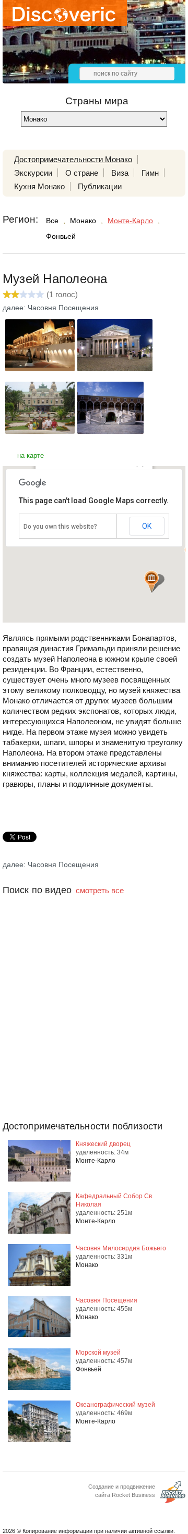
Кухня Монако (39, 186)
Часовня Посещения (106, 1300)
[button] (151, 581)
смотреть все (100, 890)
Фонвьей (61, 236)
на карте (30, 455)
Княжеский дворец (103, 1144)
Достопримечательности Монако (73, 159)
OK (146, 526)
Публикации (100, 186)
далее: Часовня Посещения (51, 307)
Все (52, 220)
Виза (119, 172)
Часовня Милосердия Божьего (121, 1248)
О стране (81, 172)
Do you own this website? (60, 526)
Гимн (150, 172)
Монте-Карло (130, 220)
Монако (83, 220)
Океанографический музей (115, 1404)
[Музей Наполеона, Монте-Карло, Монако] (40, 368)
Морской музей (98, 1352)
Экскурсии (33, 172)
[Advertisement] (94, 1029)
